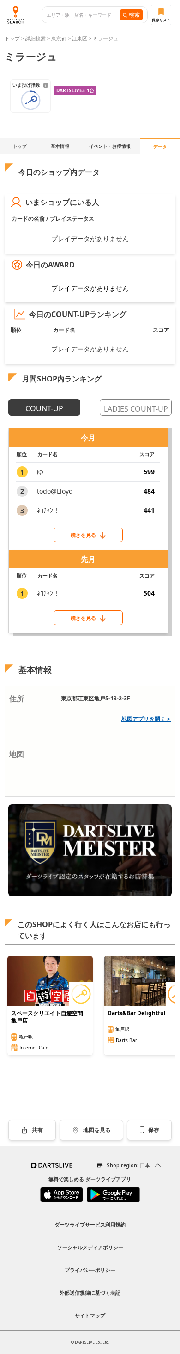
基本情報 (60, 146)
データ (160, 146)
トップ (13, 38)
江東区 (79, 38)
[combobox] (83, 15)
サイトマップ (90, 1315)
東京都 (58, 38)
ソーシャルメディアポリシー (90, 1247)
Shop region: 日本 (128, 1165)
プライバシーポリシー (90, 1269)
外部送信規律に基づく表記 (90, 1292)
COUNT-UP (44, 408)
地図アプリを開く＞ (146, 719)
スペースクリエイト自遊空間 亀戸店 (47, 1017)
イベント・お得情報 (110, 146)
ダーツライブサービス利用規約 (90, 1224)
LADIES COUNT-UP (136, 409)
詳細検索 (36, 38)
